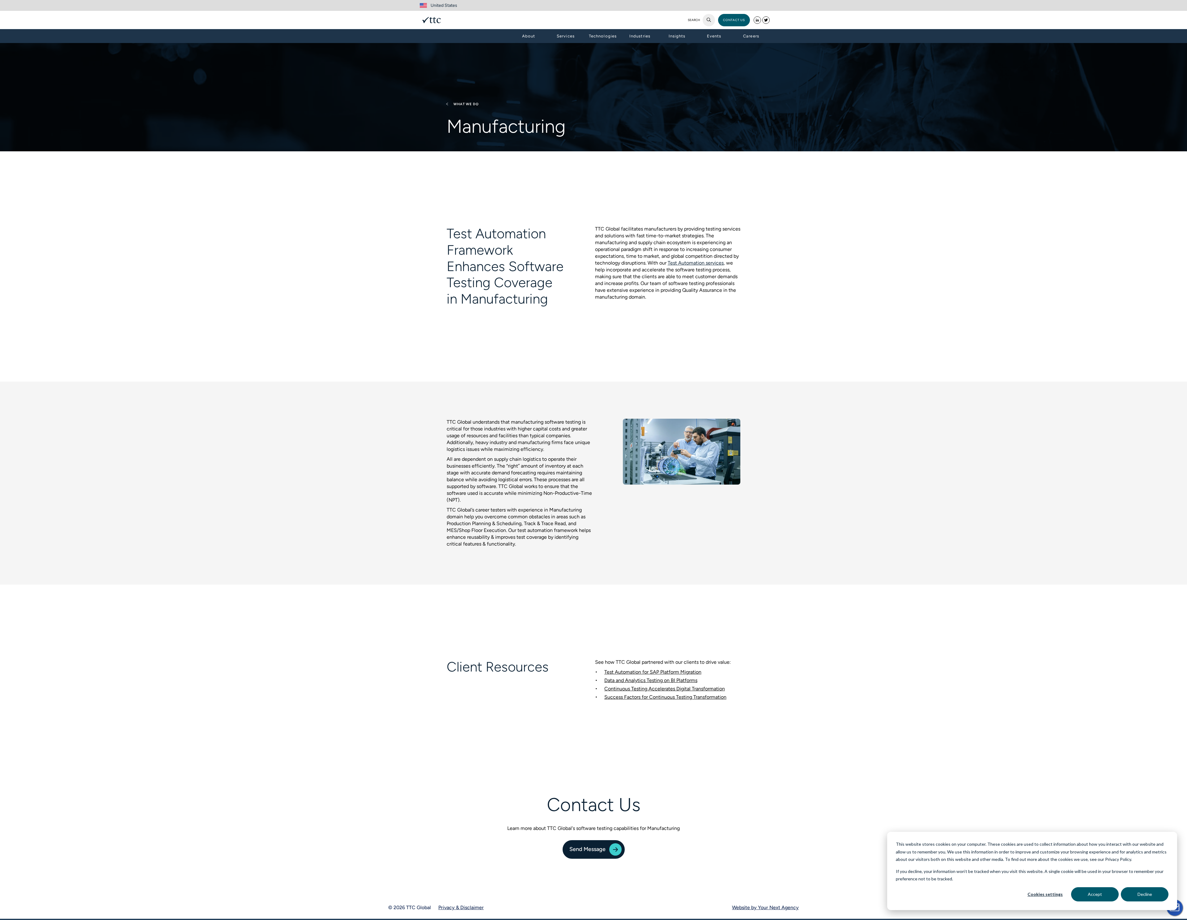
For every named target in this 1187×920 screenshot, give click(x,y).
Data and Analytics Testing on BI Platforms (650, 680)
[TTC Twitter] (766, 20)
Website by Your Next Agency (765, 907)
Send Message (587, 849)
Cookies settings (1045, 894)
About (528, 36)
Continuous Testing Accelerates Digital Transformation (664, 689)
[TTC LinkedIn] (757, 20)
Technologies (602, 36)
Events (714, 36)
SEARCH (694, 20)
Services (565, 36)
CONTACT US (734, 20)
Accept (1095, 894)
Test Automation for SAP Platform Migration (652, 672)
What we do (465, 104)
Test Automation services (696, 263)
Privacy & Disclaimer (461, 907)
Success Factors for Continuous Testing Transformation (665, 697)
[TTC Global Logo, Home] (431, 20)
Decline (1145, 894)
